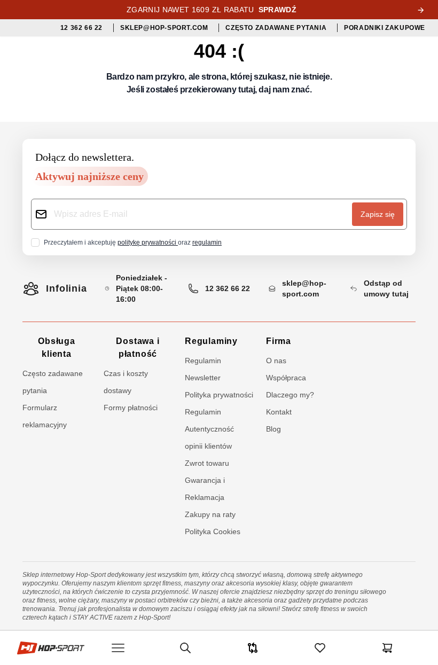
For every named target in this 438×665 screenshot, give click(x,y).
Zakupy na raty (210, 514)
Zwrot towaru (207, 463)
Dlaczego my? (290, 394)
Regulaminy (211, 341)
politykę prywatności (148, 242)
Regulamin (203, 412)
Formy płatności (131, 407)
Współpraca (286, 377)
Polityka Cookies (212, 531)
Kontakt (279, 412)
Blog (273, 429)
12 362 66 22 (227, 288)
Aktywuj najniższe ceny (89, 176)
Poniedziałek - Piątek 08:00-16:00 (141, 288)
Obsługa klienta (56, 347)
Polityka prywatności (219, 394)
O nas (276, 360)
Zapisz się (378, 214)
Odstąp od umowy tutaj (386, 288)
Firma (278, 341)
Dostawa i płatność (137, 347)
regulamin (207, 242)
